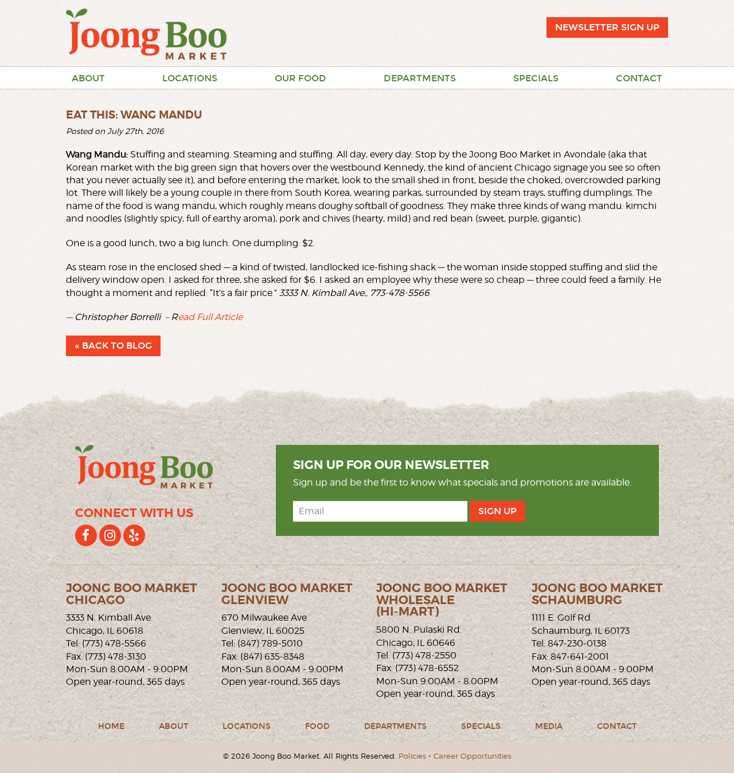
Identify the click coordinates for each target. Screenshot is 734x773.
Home (111, 726)
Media (549, 726)
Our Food (300, 78)
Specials (536, 78)
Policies (412, 756)
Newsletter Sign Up (607, 27)
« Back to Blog (113, 345)
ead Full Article (210, 316)
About (88, 78)
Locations (189, 78)
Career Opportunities (473, 756)
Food (317, 726)
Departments (420, 78)
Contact (639, 78)
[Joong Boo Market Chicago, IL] (146, 33)
